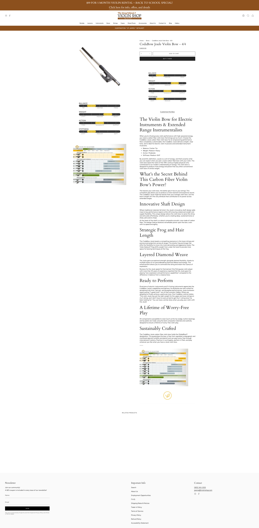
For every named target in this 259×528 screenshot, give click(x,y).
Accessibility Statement (140, 523)
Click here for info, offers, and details (129, 7)
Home (142, 40)
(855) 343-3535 (200, 487)
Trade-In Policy (136, 507)
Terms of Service (137, 511)
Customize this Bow (167, 112)
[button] (248, 15)
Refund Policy (136, 519)
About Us (134, 491)
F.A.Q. (133, 499)
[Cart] (252, 15)
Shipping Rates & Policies (140, 503)
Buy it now (167, 58)
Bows (148, 40)
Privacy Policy (39, 512)
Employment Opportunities (141, 495)
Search (133, 487)
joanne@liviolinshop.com (203, 490)
